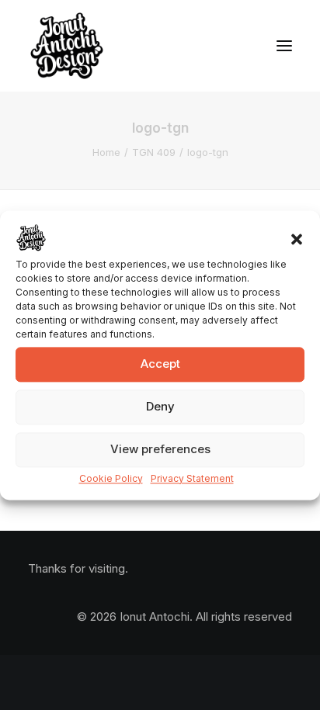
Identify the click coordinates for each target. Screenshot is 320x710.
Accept (160, 363)
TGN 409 (154, 152)
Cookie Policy (111, 478)
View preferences (160, 449)
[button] (296, 239)
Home (106, 152)
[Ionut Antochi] (67, 46)
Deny (160, 406)
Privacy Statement (192, 478)
